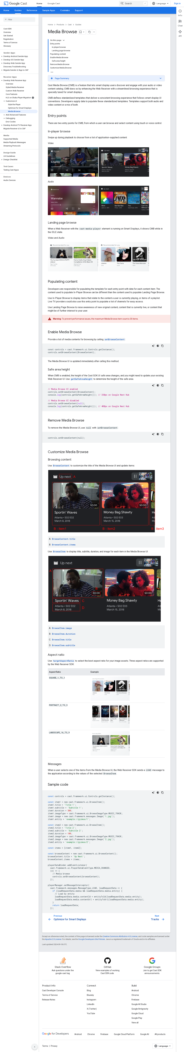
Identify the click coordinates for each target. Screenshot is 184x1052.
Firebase (135, 1000)
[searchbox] (19, 19)
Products (60, 25)
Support (79, 10)
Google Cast (53, 3)
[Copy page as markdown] (89, 32)
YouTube (91, 1013)
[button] (19, 56)
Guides (18, 10)
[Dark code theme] (158, 345)
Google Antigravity (140, 1009)
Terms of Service (50, 995)
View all (135, 1022)
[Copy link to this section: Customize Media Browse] (91, 452)
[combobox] (133, 3)
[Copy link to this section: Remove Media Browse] (87, 420)
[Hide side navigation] (35, 1047)
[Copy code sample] (162, 345)
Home (39, 3)
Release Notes (48, 1000)
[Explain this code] (153, 345)
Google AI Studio (139, 1004)
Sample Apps (48, 10)
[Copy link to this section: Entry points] (69, 116)
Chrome (135, 995)
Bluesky (90, 995)
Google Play (137, 1018)
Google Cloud (137, 1013)
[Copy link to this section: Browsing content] (74, 460)
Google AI (144, 1034)
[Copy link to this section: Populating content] (80, 282)
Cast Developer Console (53, 990)
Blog (89, 990)
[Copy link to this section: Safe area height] (73, 369)
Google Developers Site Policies (91, 939)
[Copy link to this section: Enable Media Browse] (85, 332)
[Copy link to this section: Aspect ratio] (67, 655)
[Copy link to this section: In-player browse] (73, 131)
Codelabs (65, 10)
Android (135, 990)
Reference (32, 10)
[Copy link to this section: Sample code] (71, 785)
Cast (23, 3)
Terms (45, 1046)
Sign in (177, 3)
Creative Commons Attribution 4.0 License (120, 936)
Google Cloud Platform (124, 1034)
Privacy (54, 1046)
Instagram (91, 1000)
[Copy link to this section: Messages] (64, 764)
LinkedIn (90, 1004)
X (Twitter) (92, 1009)
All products (160, 1034)
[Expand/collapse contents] (63, 40)
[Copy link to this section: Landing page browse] (79, 223)
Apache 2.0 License (53, 939)
